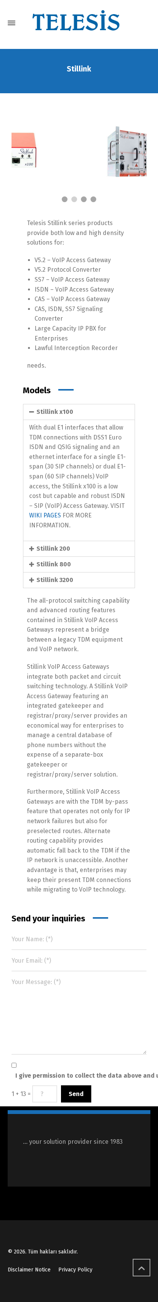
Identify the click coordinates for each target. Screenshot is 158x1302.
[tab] (79, 412)
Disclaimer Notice (29, 1269)
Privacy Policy (75, 1269)
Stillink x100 (54, 411)
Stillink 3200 (54, 580)
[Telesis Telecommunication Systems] (79, 23)
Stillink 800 (53, 564)
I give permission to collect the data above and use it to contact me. (82, 1075)
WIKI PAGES (45, 515)
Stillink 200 (53, 548)
